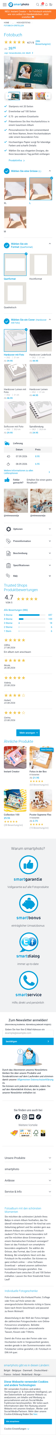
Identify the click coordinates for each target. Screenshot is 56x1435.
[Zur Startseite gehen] (18, 4)
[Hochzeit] (13, 23)
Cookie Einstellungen (15, 1428)
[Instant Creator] (15, 757)
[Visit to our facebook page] (17, 1117)
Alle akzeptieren (12, 1421)
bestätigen (11, 1041)
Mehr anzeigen (27, 732)
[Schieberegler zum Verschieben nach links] (8, 96)
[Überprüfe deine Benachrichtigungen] (46, 4)
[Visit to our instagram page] (24, 1117)
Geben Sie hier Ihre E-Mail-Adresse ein (25, 1029)
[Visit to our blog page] (31, 1117)
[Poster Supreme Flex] (41, 800)
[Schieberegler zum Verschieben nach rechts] (48, 96)
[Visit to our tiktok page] (38, 1117)
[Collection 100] (15, 800)
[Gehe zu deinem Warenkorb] (51, 4)
